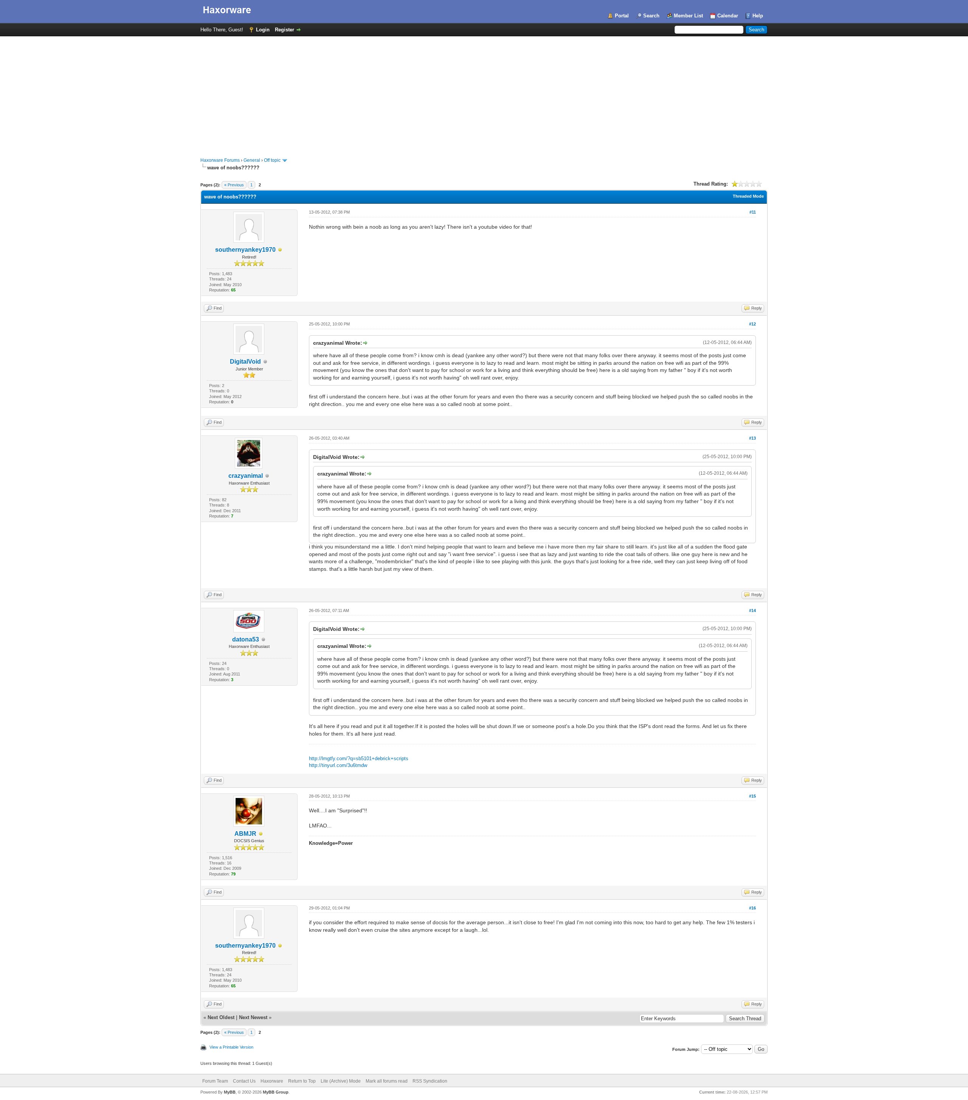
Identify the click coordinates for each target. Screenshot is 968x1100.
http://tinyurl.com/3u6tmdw (338, 765)
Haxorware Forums (220, 160)
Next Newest (253, 1017)
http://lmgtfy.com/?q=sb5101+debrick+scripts (358, 758)
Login (263, 30)
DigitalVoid (245, 361)
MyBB (230, 1092)
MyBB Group (276, 1092)
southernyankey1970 (245, 249)
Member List (688, 16)
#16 (752, 908)
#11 (752, 212)
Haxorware (272, 1081)
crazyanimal (245, 476)
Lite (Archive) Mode (341, 1081)
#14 (752, 610)
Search (651, 16)
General (252, 160)
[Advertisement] (484, 93)
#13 (752, 438)
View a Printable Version (231, 1047)
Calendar (727, 16)
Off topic (272, 160)
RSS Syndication (430, 1081)
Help (757, 16)
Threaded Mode (748, 196)
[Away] (280, 250)
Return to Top (302, 1081)
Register (284, 30)
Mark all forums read (387, 1081)
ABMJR (245, 833)
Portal (622, 16)
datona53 (245, 639)
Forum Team (215, 1081)
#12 (752, 324)
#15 (752, 796)
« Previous (234, 185)
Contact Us (244, 1081)
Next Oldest (221, 1017)
